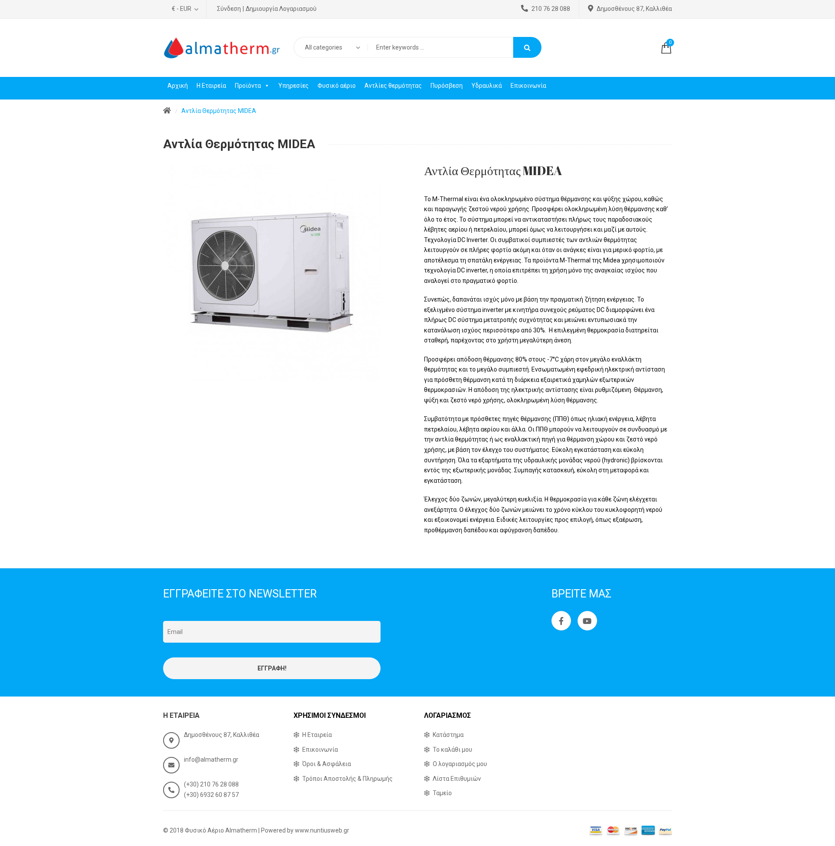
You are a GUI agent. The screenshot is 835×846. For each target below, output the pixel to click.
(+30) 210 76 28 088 (211, 784)
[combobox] (330, 47)
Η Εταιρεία (211, 85)
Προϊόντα (248, 85)
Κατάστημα (448, 734)
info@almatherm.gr (211, 759)
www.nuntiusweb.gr (322, 830)
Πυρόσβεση (447, 85)
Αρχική (177, 85)
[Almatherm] (222, 48)
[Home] (167, 111)
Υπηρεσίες (293, 85)
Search (527, 47)
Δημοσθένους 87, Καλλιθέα (634, 8)
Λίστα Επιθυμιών (457, 778)
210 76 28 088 (550, 8)
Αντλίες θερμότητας (393, 85)
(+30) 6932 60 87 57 (211, 794)
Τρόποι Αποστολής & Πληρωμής (347, 778)
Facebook (561, 620)
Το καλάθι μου (452, 749)
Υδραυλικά (486, 85)
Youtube (587, 620)
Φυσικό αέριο (336, 85)
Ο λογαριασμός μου (460, 763)
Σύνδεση (229, 8)
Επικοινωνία (528, 85)
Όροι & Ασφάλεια (326, 763)
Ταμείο (442, 793)
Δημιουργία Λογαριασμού (281, 8)
